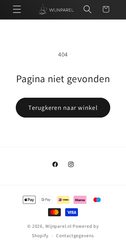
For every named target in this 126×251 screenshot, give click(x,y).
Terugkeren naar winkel (63, 107)
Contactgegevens (75, 235)
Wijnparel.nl (58, 226)
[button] (17, 9)
